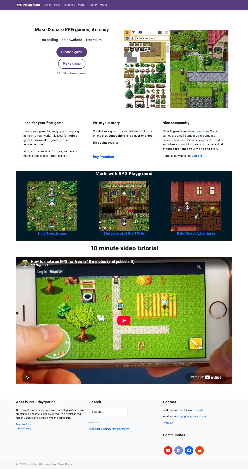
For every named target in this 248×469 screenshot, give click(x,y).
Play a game (72, 63)
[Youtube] (168, 450)
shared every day (198, 131)
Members (94, 422)
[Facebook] (189, 450)
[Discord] (178, 450)
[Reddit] (199, 450)
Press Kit (168, 422)
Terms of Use (23, 424)
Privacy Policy (23, 428)
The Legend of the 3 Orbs (124, 233)
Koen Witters (31, 464)
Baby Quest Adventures (196, 233)
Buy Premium (103, 157)
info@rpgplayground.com (191, 416)
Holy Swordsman (52, 233)
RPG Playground (28, 5)
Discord (198, 410)
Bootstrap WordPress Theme (56, 464)
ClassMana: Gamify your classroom (109, 428)
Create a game (72, 52)
